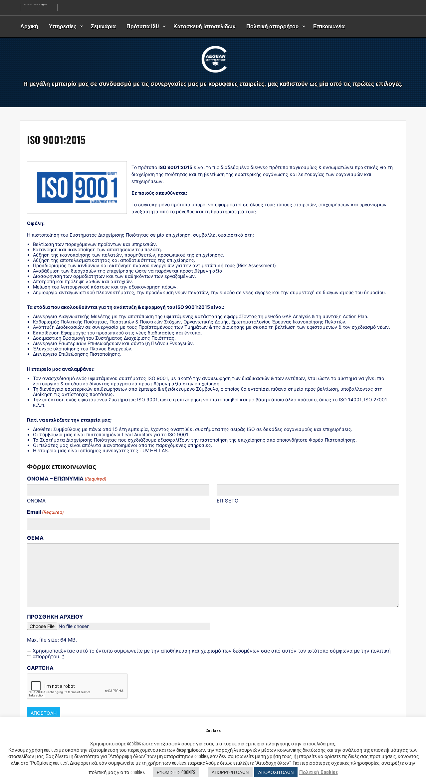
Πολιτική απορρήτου (272, 26)
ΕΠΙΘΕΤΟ (227, 500)
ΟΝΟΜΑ (36, 500)
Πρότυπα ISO (142, 26)
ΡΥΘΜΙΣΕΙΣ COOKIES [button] (176, 772)
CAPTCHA (40, 668)
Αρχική (29, 26)
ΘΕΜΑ (35, 538)
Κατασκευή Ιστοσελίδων (204, 26)
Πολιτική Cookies (318, 772)
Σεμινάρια (103, 26)
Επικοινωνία (329, 26)
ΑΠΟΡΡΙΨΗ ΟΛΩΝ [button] (230, 772)
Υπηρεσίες (62, 26)
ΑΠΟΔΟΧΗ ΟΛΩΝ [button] (276, 772)
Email (45, 512)
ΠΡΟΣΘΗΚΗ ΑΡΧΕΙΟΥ (55, 617)
